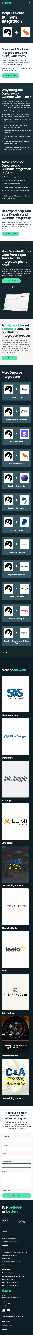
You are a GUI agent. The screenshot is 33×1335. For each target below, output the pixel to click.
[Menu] (29, 3)
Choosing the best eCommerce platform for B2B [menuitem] (14, 1252)
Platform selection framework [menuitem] (9, 1265)
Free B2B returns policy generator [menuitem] (10, 1285)
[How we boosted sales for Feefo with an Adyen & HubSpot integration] (15, 949)
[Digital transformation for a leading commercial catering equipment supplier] (15, 736)
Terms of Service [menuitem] (7, 1325)
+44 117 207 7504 (7, 1303)
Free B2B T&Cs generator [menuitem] (8, 1279)
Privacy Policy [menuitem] (6, 1321)
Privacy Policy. (6, 1191)
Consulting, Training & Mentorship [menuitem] (10, 1241)
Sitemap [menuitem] (4, 1329)
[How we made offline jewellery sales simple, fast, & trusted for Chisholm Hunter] (15, 906)
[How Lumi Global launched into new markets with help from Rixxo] (15, 821)
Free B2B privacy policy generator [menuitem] (10, 1282)
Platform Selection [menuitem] (6, 1235)
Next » (6, 652)
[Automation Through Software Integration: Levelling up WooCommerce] (15, 992)
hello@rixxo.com (7, 1306)
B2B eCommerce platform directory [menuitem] (11, 1261)
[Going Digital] (15, 694)
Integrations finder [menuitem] (7, 1258)
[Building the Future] (15, 1077)
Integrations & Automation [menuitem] (9, 1238)
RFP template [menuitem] (5, 1249)
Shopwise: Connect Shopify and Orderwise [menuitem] (13, 1276)
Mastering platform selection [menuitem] (9, 1255)
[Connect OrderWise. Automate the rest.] (15, 864)
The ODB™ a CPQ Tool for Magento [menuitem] (11, 1273)
